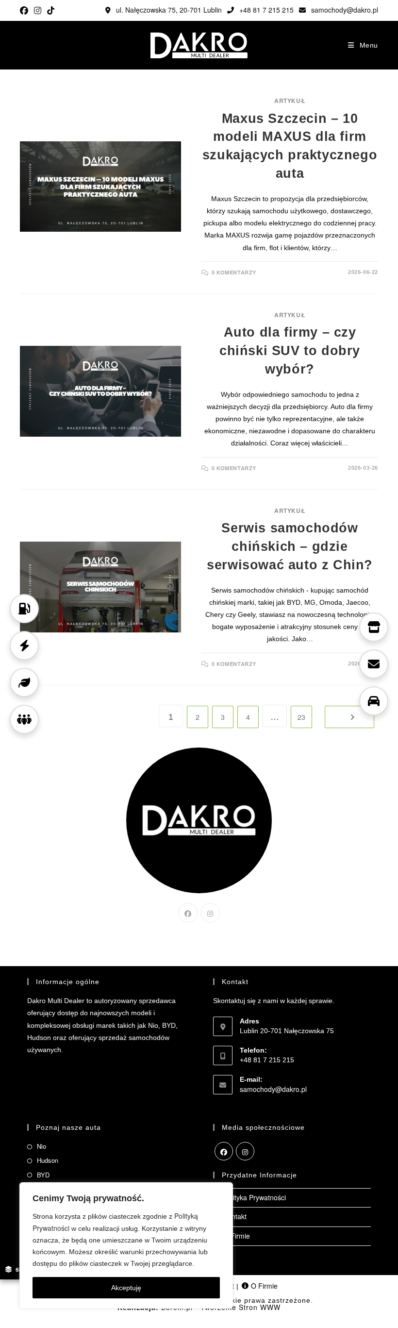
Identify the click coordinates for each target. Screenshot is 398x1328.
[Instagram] (210, 912)
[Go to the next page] (349, 717)
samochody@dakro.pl (343, 10)
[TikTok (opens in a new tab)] (50, 10)
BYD (43, 1174)
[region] (126, 1245)
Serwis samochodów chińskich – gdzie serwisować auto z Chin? (290, 546)
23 (301, 717)
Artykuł (289, 100)
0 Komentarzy (234, 272)
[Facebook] (188, 912)
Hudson (47, 1160)
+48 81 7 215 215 (265, 10)
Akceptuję (126, 1288)
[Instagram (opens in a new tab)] (37, 10)
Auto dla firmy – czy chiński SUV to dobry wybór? (289, 350)
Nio (41, 1146)
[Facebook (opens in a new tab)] (25, 10)
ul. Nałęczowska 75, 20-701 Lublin (168, 10)
